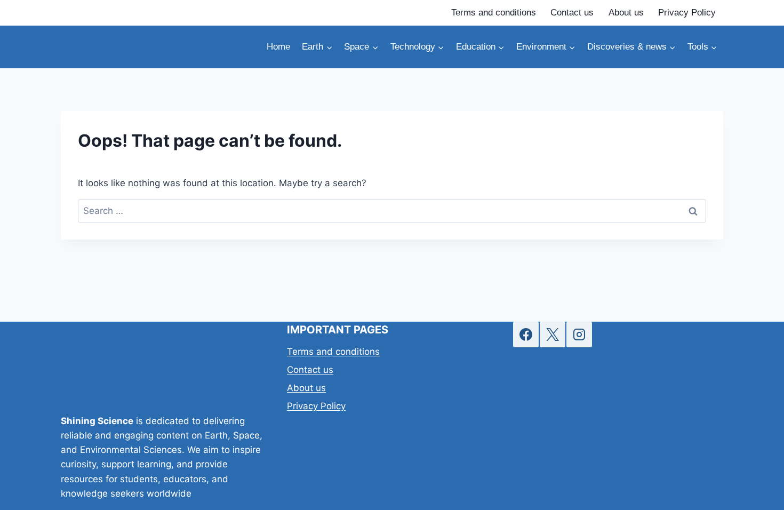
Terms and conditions (493, 12)
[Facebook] (526, 334)
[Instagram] (579, 334)
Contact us (572, 12)
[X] (552, 334)
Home (278, 47)
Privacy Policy (687, 12)
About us (626, 12)
